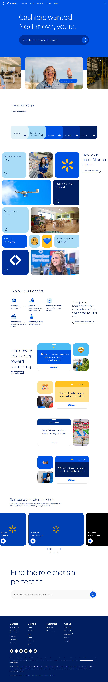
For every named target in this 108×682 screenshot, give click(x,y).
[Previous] (50, 553)
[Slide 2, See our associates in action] (49, 549)
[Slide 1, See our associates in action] (47, 549)
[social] (11, 651)
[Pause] (54, 553)
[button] (14, 165)
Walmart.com (23, 675)
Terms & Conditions (32, 675)
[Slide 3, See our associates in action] (51, 549)
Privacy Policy (41, 675)
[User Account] (105, 3)
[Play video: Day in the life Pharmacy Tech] (44, 541)
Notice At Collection (50, 675)
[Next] (58, 553)
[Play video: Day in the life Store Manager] (17, 541)
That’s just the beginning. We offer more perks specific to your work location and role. (84, 309)
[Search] (85, 40)
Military (56, 3)
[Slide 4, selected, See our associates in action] (57, 549)
